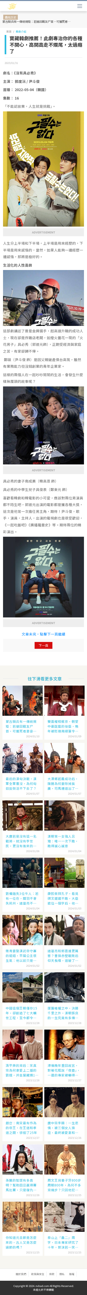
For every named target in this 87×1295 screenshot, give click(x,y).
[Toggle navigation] (79, 6)
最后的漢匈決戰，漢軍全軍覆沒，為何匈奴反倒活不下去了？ (21, 783)
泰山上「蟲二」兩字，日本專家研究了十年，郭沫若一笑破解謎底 (63, 1242)
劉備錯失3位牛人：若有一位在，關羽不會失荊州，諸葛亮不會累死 (22, 898)
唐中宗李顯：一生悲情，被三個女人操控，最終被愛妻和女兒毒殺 (63, 1127)
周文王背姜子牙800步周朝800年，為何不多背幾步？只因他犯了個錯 (64, 1185)
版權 (71, 1274)
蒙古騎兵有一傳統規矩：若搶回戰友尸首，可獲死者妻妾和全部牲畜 (36, 21)
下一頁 (43, 645)
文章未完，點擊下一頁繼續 (43, 634)
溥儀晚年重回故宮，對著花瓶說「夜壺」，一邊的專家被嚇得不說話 (64, 1070)
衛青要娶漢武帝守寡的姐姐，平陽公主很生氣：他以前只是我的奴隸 (21, 955)
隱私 (62, 1274)
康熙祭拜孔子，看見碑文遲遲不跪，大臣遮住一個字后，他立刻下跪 (63, 898)
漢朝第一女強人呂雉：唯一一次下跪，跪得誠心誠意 (63, 841)
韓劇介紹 (21, 31)
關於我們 (21, 1274)
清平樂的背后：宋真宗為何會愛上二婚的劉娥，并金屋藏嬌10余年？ (21, 1070)
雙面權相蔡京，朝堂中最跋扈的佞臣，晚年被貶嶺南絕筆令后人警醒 (63, 726)
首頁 (9, 31)
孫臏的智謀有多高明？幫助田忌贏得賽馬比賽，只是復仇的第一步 (21, 1185)
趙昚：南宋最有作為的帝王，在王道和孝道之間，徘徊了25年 (21, 1127)
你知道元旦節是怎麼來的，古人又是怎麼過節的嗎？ (21, 1242)
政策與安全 (37, 1274)
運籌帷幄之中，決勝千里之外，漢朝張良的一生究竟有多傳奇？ (63, 1013)
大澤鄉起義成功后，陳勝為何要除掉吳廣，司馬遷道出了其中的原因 (63, 783)
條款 (51, 1274)
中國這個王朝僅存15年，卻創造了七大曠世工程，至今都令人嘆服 (21, 1013)
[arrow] (24, 6)
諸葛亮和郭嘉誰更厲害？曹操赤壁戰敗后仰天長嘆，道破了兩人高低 (63, 955)
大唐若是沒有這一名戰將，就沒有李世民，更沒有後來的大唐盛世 (21, 841)
